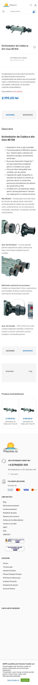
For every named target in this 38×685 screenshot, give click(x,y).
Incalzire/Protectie (10, 581)
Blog (4, 502)
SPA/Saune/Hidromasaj (11, 578)
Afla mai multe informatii (11, 676)
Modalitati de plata (10, 513)
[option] (19, 28)
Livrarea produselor (10, 509)
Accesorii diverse (9, 589)
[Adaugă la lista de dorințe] (35, 46)
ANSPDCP (6, 535)
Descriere (10, 115)
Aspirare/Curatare (9, 571)
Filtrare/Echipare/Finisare (12, 574)
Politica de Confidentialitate (13, 520)
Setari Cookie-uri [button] (13, 680)
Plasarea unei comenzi (11, 516)
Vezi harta (14, 474)
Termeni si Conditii (9, 524)
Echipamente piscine (10, 585)
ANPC (5, 527)
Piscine (5, 563)
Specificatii (28, 115)
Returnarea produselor (11, 506)
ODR (4, 531)
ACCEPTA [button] (25, 680)
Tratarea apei (7, 567)
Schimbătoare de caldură (18, 58)
